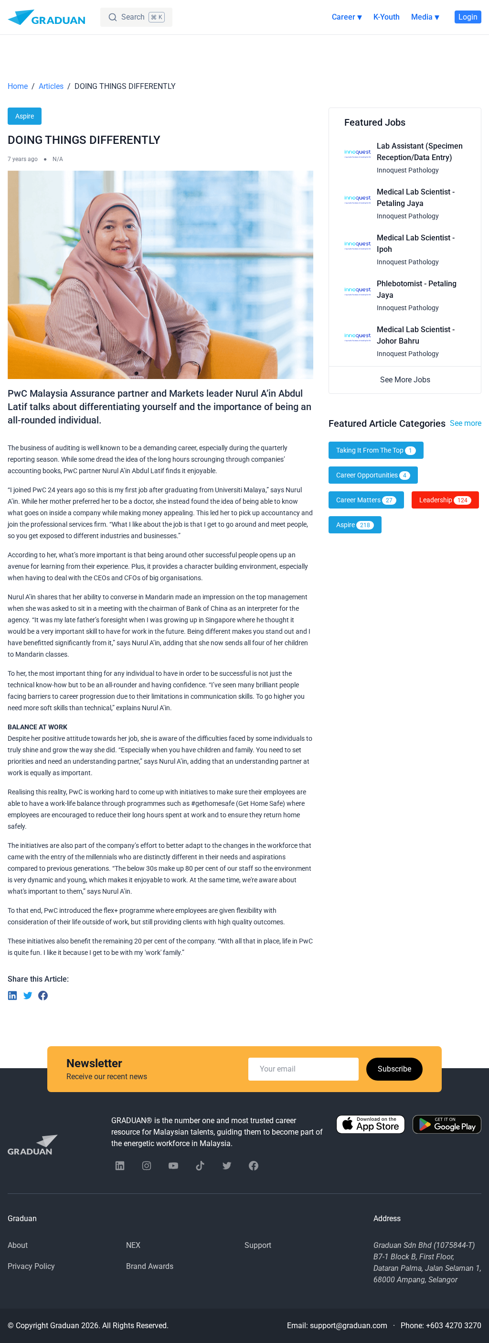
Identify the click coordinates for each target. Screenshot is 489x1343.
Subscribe (394, 1068)
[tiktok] (200, 1165)
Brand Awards (149, 1266)
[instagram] (146, 1165)
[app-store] (370, 1132)
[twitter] (226, 1165)
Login (468, 17)
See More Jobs (405, 379)
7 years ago (23, 159)
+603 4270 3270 (453, 1325)
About (18, 1245)
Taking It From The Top (374, 450)
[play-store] (447, 1132)
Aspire (24, 116)
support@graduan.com (348, 1325)
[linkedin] (119, 1165)
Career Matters (364, 500)
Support (257, 1245)
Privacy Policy (31, 1266)
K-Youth (386, 17)
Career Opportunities (371, 475)
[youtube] (173, 1165)
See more (465, 423)
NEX (133, 1245)
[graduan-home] (46, 17)
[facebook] (253, 1165)
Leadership (443, 500)
